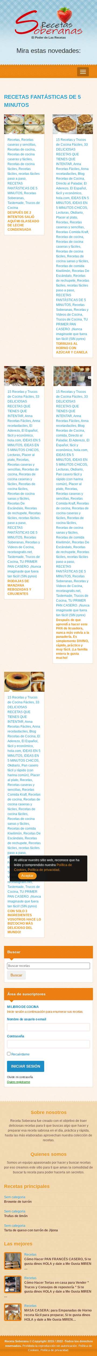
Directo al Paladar (69, 183)
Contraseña (15, 1036)
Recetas (14, 140)
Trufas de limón (15, 1216)
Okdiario (76, 212)
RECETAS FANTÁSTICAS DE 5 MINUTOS (22, 188)
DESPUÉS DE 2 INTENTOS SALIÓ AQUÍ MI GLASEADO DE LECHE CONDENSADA (23, 221)
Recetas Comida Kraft (72, 232)
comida (61, 435)
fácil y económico (68, 193)
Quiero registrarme (18, 1082)
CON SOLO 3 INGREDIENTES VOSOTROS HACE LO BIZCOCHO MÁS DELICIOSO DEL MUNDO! (24, 921)
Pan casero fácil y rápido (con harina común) (69, 479)
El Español (78, 188)
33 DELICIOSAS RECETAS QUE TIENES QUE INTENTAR (72, 154)
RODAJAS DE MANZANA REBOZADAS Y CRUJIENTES (19, 587)
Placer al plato (66, 217)
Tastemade (16, 203)
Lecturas (62, 212)
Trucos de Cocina (69, 319)
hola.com (63, 198)
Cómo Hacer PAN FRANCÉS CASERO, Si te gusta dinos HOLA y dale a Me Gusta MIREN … (57, 1263)
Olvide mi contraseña (20, 1077)
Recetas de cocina (21, 149)
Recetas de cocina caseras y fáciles (22, 479)
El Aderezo (77, 440)
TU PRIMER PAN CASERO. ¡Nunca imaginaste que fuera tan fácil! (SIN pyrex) (72, 329)
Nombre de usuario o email (26, 1019)
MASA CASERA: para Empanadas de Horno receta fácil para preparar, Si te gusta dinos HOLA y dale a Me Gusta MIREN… (58, 1315)
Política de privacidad (54, 1350)
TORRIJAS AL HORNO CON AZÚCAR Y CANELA (72, 348)
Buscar (16, 975)
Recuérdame (20, 1054)
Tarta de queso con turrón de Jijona (31, 1230)
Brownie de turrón (18, 1202)
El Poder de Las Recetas (49, 37)
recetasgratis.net (20, 552)
